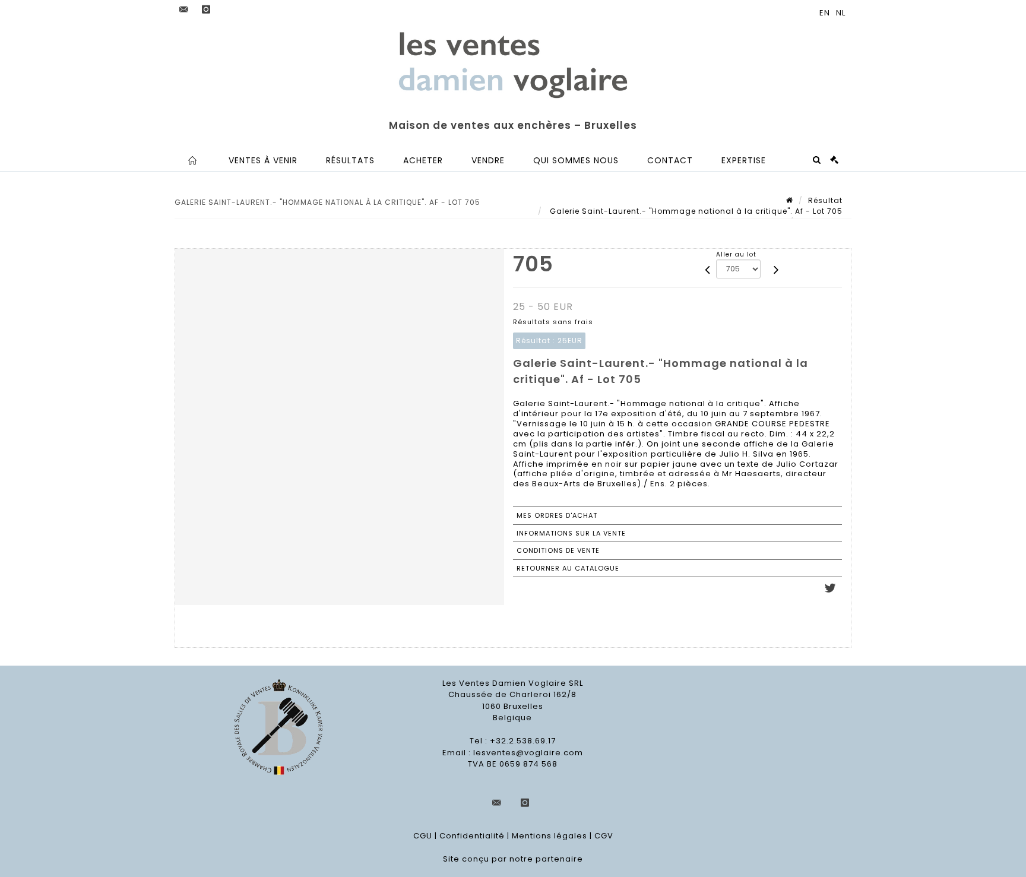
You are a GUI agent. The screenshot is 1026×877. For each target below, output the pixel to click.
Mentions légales (549, 835)
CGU (422, 835)
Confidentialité (472, 835)
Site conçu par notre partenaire (513, 859)
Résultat (825, 200)
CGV (603, 835)
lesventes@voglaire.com (528, 752)
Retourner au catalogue (568, 568)
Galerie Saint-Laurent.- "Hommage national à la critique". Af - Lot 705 (695, 211)
